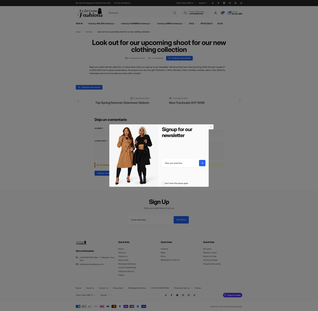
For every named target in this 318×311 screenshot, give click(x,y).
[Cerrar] (211, 126)
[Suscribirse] (202, 163)
